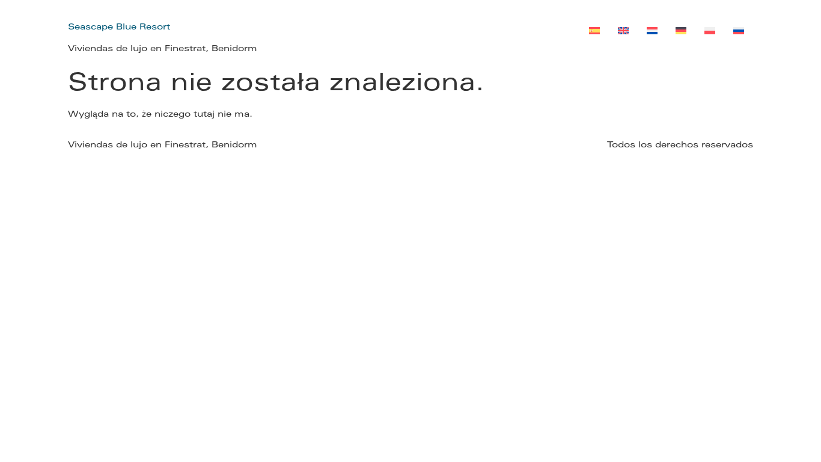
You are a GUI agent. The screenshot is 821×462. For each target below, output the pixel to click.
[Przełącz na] (594, 33)
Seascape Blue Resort (119, 27)
